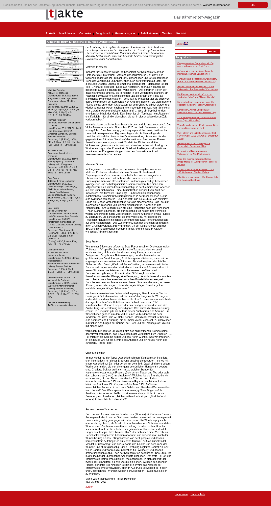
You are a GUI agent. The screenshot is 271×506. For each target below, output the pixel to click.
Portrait (50, 33)
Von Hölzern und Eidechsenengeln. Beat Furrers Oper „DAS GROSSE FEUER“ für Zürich (197, 136)
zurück (89, 486)
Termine (167, 33)
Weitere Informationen (217, 5)
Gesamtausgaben (125, 33)
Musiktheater (67, 33)
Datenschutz (198, 494)
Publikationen (149, 33)
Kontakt (181, 33)
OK (253, 5)
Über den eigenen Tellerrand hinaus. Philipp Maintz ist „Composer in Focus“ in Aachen (197, 162)
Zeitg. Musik (103, 33)
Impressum (181, 494)
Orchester (85, 33)
